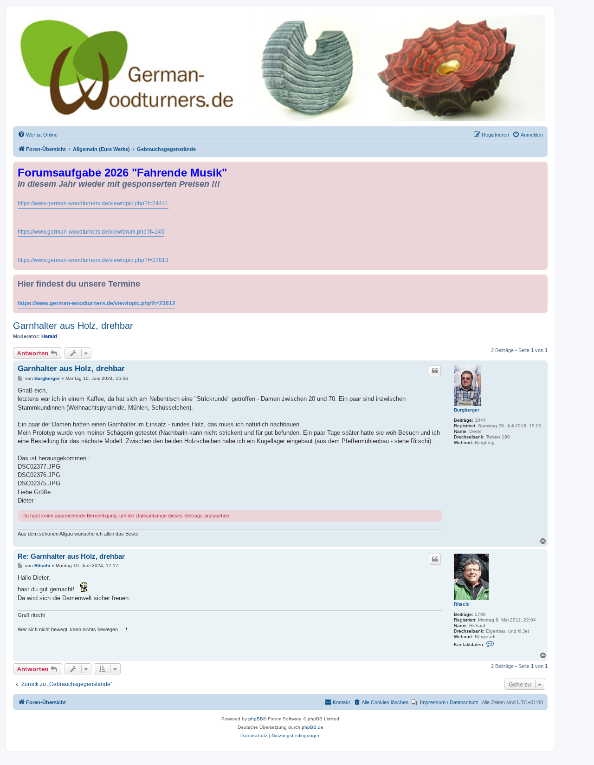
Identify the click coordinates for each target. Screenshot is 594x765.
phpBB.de (312, 727)
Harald (49, 336)
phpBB (255, 718)
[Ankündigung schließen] (541, 166)
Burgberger (466, 409)
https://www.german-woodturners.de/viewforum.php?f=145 (91, 232)
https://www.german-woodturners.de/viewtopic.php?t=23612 (96, 303)
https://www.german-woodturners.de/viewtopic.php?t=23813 (93, 260)
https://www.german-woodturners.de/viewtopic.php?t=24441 (93, 203)
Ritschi (462, 604)
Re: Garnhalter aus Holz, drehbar (71, 556)
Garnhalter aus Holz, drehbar (73, 325)
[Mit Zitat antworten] (435, 370)
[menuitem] (38, 134)
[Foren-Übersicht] (280, 68)
